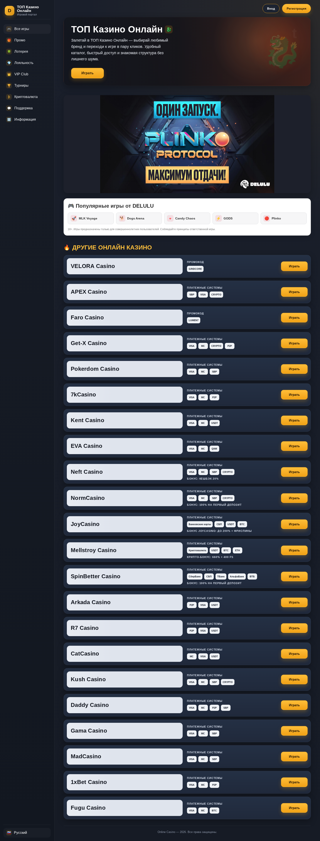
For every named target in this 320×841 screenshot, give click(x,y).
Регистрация (296, 8)
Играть (87, 73)
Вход (271, 8)
